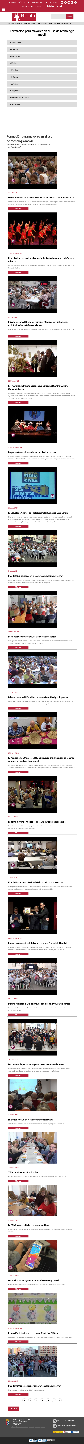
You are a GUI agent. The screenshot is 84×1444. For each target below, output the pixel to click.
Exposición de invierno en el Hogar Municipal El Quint (33, 1333)
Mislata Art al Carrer (20, 97)
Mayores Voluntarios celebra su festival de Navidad (32, 452)
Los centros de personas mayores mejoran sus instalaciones (36, 1064)
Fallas (13, 63)
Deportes (15, 56)
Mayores (16, 90)
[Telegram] (72, 2)
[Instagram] (69, 2)
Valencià (59, 6)
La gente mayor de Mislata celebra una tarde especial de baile (37, 821)
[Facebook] (62, 2)
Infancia (14, 77)
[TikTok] (75, 2)
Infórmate (18, 23)
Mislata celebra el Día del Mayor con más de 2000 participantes (38, 697)
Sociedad (15, 104)
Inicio (10, 23)
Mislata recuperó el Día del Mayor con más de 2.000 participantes (39, 1003)
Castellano (50, 6)
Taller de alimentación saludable (23, 1172)
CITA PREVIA (52, 2)
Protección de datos (22, 1427)
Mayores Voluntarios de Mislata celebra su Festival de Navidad (37, 943)
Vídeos (26, 23)
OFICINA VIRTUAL (36, 2)
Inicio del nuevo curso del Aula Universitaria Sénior (32, 636)
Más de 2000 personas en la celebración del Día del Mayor (35, 576)
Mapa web (31, 1427)
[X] (65, 2)
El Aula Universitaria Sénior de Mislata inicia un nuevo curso (36, 882)
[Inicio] (22, 17)
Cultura (14, 49)
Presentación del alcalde (31, 6)
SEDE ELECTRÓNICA (18, 2)
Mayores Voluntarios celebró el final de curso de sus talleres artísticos (41, 197)
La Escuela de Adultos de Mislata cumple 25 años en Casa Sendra (38, 512)
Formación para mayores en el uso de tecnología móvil (33, 1280)
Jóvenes (15, 84)
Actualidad (16, 42)
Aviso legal (14, 1427)
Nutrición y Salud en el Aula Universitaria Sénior (30, 1119)
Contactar (37, 1427)
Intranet (43, 1427)
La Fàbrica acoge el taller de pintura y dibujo (28, 1225)
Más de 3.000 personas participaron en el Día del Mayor (34, 1386)
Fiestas (14, 70)
